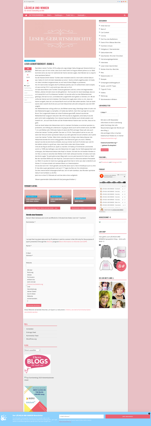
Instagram (115, 162)
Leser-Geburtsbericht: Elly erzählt (59, 200)
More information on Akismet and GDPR (73, 242)
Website (29, 263)
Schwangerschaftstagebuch (110, 83)
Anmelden (29, 329)
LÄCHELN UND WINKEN (36, 8)
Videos (103, 93)
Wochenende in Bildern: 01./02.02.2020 (83, 208)
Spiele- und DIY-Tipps (108, 86)
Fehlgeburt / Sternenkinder (110, 49)
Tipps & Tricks (106, 89)
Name (28, 246)
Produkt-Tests (69, 15)
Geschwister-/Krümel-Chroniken (112, 56)
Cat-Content (105, 32)
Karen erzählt (79, 201)
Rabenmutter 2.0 (107, 76)
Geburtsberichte (30, 61)
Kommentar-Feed (32, 336)
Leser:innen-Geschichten (109, 66)
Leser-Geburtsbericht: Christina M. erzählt (33, 200)
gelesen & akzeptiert (109, 145)
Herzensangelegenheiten (109, 59)
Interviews (104, 62)
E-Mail (103, 112)
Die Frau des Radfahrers (109, 39)
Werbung (104, 96)
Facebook (105, 162)
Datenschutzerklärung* (109, 138)
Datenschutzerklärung (65, 421)
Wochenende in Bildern (109, 99)
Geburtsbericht (28, 90)
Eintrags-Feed (31, 332)
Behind (49, 15)
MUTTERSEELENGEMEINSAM (36, 15)
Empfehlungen (58, 15)
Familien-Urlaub (106, 46)
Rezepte (103, 79)
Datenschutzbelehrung (35, 284)
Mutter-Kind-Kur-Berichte (110, 69)
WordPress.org (31, 339)
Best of (103, 29)
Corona (103, 36)
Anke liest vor (105, 26)
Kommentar (30, 222)
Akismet (49, 242)
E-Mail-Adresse (29, 254)
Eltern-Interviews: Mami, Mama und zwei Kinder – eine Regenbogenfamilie (41, 208)
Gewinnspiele (81, 15)
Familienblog (27, 88)
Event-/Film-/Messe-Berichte (110, 42)
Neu (102, 73)
